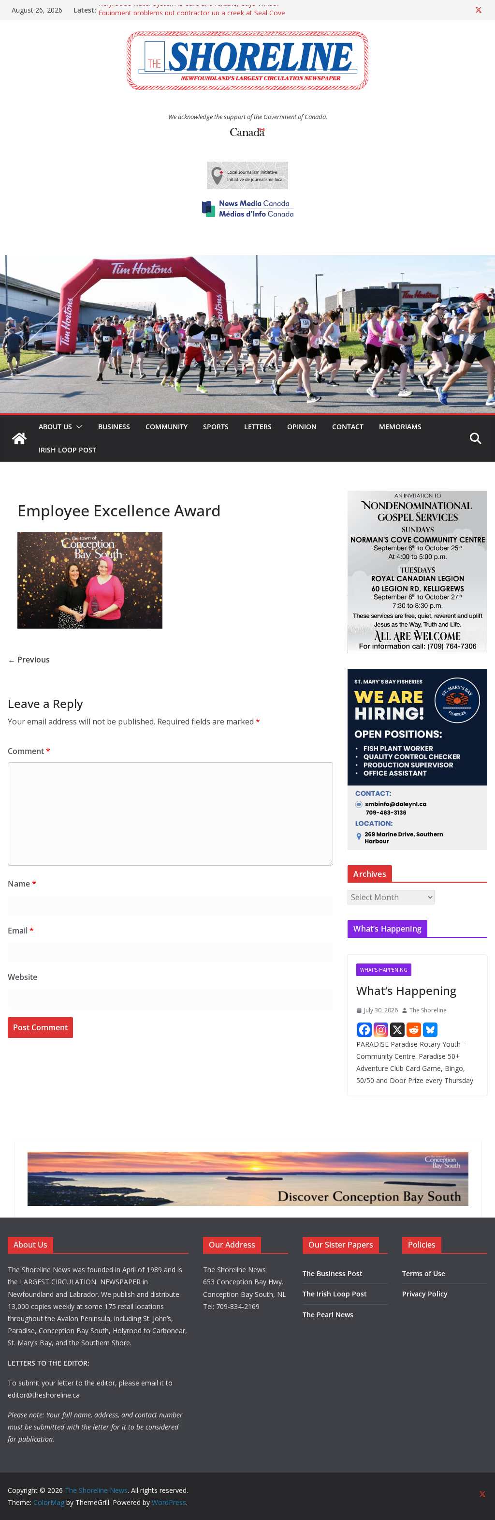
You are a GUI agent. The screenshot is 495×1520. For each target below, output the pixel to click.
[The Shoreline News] (247, 261)
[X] (397, 1030)
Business (114, 426)
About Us (55, 426)
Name (22, 883)
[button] (77, 427)
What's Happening (384, 969)
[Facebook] (364, 1030)
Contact (348, 426)
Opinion (302, 426)
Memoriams (400, 426)
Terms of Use (423, 1273)
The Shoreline (428, 1010)
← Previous (29, 659)
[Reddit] (414, 1030)
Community (167, 426)
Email (21, 930)
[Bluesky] (430, 1030)
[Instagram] (381, 1030)
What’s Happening (406, 990)
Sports (216, 426)
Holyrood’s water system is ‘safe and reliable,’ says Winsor (188, 10)
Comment (29, 751)
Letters (258, 426)
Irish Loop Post (67, 449)
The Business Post (333, 1273)
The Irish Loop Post (335, 1293)
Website (22, 977)
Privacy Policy (425, 1293)
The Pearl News (328, 1314)
